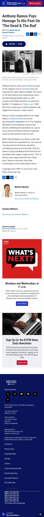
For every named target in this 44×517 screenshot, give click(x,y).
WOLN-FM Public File (12, 499)
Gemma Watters (8, 32)
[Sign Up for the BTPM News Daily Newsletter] (22, 324)
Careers (7, 463)
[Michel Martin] (7, 190)
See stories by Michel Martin (27, 198)
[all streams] (41, 514)
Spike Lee (27, 104)
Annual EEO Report (11, 478)
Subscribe (22, 362)
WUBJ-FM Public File (12, 501)
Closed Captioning (11, 473)
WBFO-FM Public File (12, 497)
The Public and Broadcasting (15, 503)
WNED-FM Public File (12, 494)
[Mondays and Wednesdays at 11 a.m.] (22, 258)
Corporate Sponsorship (13, 468)
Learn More (22, 303)
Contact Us (8, 444)
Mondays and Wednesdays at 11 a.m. (22, 285)
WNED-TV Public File (12, 492)
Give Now (36, 3)
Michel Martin (14, 30)
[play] (3, 514)
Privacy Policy (9, 449)
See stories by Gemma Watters (15, 214)
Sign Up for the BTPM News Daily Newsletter (22, 341)
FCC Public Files (10, 483)
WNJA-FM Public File (12, 495)
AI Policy (7, 459)
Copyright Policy (10, 454)
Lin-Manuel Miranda (17, 118)
